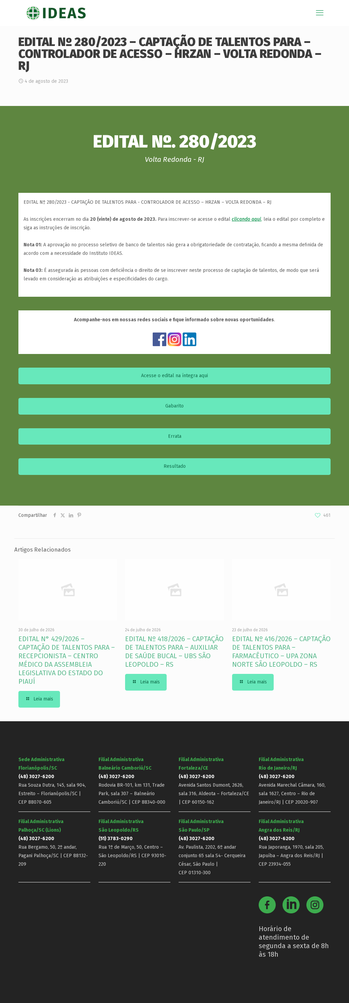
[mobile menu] (319, 13)
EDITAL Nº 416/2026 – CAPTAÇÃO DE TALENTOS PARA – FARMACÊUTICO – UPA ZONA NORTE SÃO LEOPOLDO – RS (281, 651)
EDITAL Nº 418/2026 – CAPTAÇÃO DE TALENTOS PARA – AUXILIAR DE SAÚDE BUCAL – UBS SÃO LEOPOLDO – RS (174, 651)
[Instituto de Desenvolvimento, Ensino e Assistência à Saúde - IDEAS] (55, 13)
